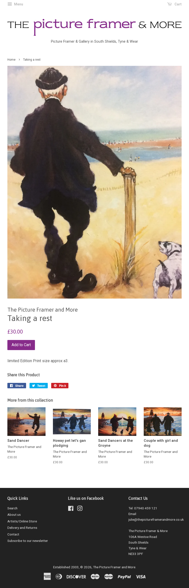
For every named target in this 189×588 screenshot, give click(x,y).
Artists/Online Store (22, 521)
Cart (178, 4)
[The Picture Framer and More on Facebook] (71, 509)
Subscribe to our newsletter (27, 541)
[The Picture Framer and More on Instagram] (79, 509)
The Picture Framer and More (114, 567)
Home (11, 59)
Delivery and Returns (22, 528)
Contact (13, 534)
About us (14, 515)
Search (12, 508)
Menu (18, 4)
